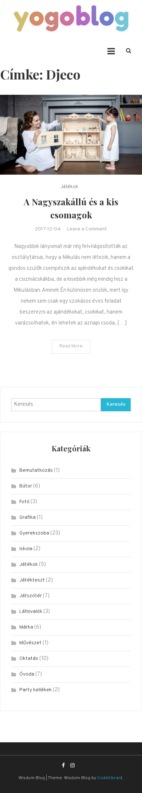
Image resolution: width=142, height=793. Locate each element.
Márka (26, 627)
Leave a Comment (87, 229)
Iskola (25, 549)
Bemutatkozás (36, 470)
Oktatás (28, 659)
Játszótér (30, 596)
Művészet (30, 643)
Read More (71, 346)
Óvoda (26, 674)
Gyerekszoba (34, 533)
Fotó (24, 502)
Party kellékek (35, 690)
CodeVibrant (109, 778)
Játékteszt (32, 580)
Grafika (27, 517)
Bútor (25, 486)
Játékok (69, 187)
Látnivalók (30, 612)
